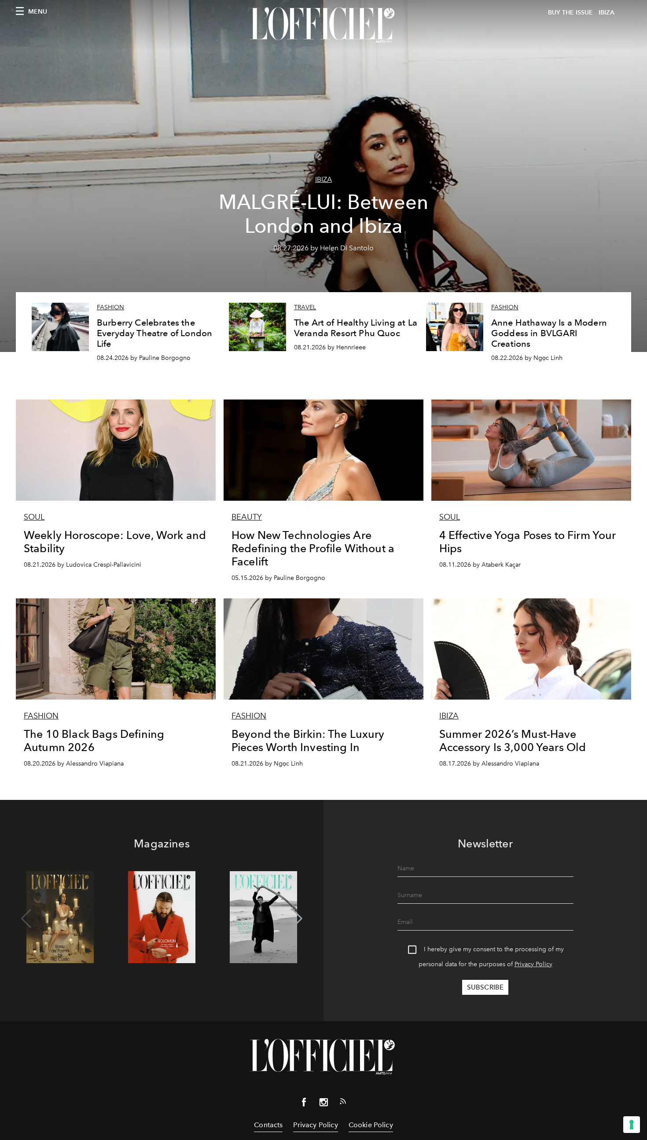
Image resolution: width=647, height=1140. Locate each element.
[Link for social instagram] (323, 1104)
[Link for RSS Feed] (342, 1103)
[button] (297, 918)
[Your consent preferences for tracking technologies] (631, 1124)
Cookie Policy (371, 1125)
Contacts (268, 1125)
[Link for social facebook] (304, 1104)
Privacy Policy (533, 964)
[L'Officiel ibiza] (323, 25)
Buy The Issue (570, 12)
